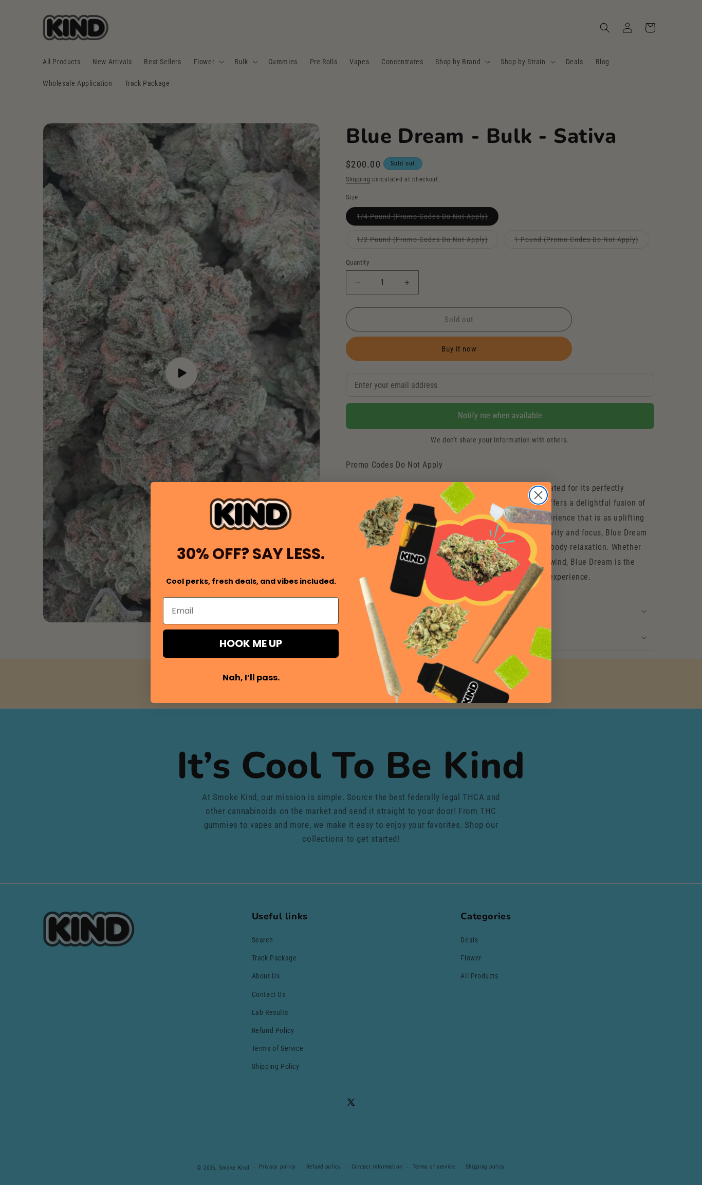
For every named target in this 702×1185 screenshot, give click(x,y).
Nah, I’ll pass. (251, 677)
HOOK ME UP (250, 643)
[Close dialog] (538, 495)
